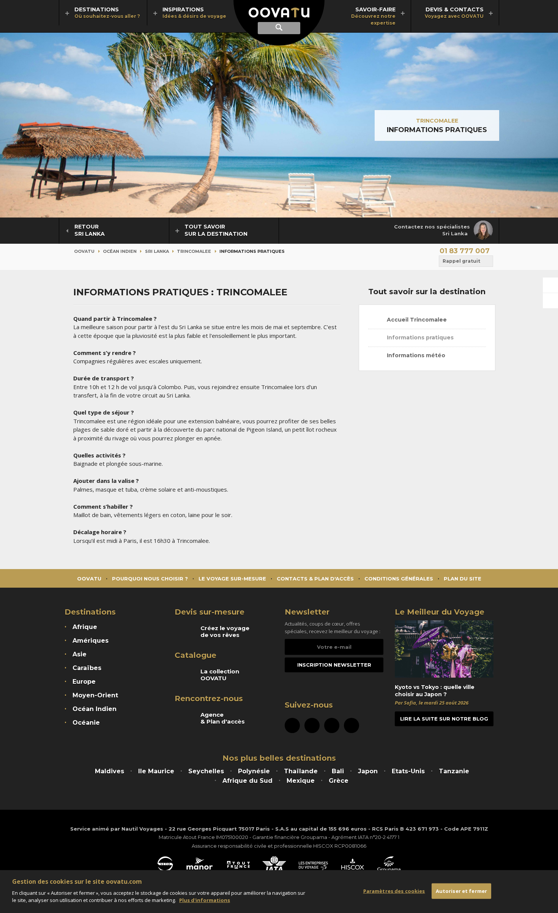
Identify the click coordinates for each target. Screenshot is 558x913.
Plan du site (462, 579)
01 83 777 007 (465, 251)
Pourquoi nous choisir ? (150, 579)
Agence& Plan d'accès (222, 718)
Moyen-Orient (95, 695)
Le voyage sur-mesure (232, 579)
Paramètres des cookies (394, 890)
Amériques (91, 640)
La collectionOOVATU (219, 675)
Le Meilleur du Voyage (439, 612)
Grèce (338, 780)
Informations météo (415, 355)
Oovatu (84, 251)
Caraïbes (87, 668)
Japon (368, 771)
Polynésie (254, 771)
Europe (84, 681)
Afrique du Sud (247, 780)
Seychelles (206, 771)
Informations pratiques (419, 337)
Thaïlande (301, 771)
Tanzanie (454, 771)
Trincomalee (437, 120)
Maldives (109, 771)
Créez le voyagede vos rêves (224, 631)
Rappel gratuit (461, 261)
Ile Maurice (156, 771)
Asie (80, 654)
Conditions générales (398, 579)
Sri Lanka (157, 251)
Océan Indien (120, 251)
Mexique (301, 780)
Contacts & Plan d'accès (315, 579)
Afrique (85, 627)
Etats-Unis (408, 771)
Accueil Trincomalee (416, 319)
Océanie (86, 722)
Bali (338, 771)
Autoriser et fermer (461, 890)
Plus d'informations (204, 900)
